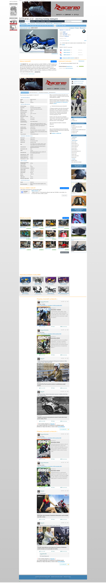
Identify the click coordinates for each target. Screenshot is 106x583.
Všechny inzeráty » (64, 252)
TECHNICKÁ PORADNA (43, 92)
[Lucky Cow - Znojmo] (50, 222)
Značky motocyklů (31, 23)
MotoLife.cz (43, 0)
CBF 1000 (61, 237)
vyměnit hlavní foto (54, 53)
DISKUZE (48, 21)
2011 (50, 25)
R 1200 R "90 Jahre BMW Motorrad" (79, 129)
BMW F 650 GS (25, 283)
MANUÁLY (33, 21)
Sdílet (53, 326)
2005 (65, 25)
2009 (29, 27)
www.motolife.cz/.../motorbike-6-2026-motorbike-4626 (50, 333)
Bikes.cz (21, 0)
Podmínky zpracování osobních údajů (42, 576)
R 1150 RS (23, 248)
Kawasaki (74, 137)
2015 (40, 25)
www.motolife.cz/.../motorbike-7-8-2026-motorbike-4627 (51, 305)
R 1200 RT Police (75, 131)
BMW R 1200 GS (38, 283)
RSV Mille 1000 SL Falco (49, 238)
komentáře (83, 27)
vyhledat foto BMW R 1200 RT (68, 57)
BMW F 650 (50, 283)
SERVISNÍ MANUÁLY (33, 92)
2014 (43, 25)
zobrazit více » (69, 66)
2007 (60, 25)
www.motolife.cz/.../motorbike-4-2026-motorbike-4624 (51, 466)
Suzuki (73, 158)
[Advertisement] (44, 207)
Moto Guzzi (74, 140)
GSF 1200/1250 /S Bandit (76, 161)
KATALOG (27, 21)
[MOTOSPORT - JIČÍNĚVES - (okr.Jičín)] (25, 222)
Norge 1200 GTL (75, 146)
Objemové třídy (49, 23)
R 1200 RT (23, 227)
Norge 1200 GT (75, 143)
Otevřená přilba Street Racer (76, 168)
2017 (35, 25)
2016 (38, 25)
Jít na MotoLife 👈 (64, 429)
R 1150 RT (35, 237)
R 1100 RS (61, 248)
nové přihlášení (61, 426)
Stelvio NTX (74, 157)
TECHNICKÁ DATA (24, 92)
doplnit (63, 44)
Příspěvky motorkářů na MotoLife (47, 299)
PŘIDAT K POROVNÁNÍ (78, 83)
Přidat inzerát (65, 217)
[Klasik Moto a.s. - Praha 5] (25, 233)
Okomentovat (64, 326)
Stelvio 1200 (74, 154)
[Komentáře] (67, 301)
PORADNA (43, 21)
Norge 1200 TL (74, 149)
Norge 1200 (74, 141)
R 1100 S (48, 227)
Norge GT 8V (74, 152)
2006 (62, 25)
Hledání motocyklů (58, 23)
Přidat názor (53, 61)
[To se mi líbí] (65, 301)
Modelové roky (23, 23)
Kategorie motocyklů (40, 23)
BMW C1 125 (38, 293)
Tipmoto (55, 103)
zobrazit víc (37, 71)
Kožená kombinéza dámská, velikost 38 (78, 195)
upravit (85, 40)
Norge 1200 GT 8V (75, 144)
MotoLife (42, 358)
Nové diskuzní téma (64, 188)
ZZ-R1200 (73, 138)
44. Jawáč (13, 19)
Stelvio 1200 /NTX (75, 155)
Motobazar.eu (27, 0)
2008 (57, 25)
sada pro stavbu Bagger (75, 212)
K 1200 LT (35, 248)
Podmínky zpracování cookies (57, 576)
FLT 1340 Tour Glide (25, 238)
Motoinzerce (65, 102)
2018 (33, 25)
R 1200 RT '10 (74, 120)
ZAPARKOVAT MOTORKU (79, 81)
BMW (73, 119)
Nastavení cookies (67, 576)
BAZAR (38, 21)
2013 (45, 25)
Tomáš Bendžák (43, 553)
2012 (48, 25)
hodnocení (72, 27)
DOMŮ (22, 21)
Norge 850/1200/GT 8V (76, 151)
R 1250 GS (61, 227)
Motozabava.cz (35, 0)
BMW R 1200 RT (67, 50)
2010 (52, 25)
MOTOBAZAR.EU (79, 166)
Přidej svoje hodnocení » (69, 68)
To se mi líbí (42, 326)
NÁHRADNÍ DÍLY (52, 92)
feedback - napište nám (56, 133)
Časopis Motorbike (44, 301)
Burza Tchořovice (13, 5)
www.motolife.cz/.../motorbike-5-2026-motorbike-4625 (50, 437)
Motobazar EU (59, 102)
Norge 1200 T (74, 148)
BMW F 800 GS (25, 293)
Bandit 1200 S (74, 160)
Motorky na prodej (25, 218)
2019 (30, 25)
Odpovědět (64, 195)
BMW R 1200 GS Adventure (63, 293)
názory (77, 27)
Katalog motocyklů (23, 27)
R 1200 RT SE (74, 132)
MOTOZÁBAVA (13, 1)
